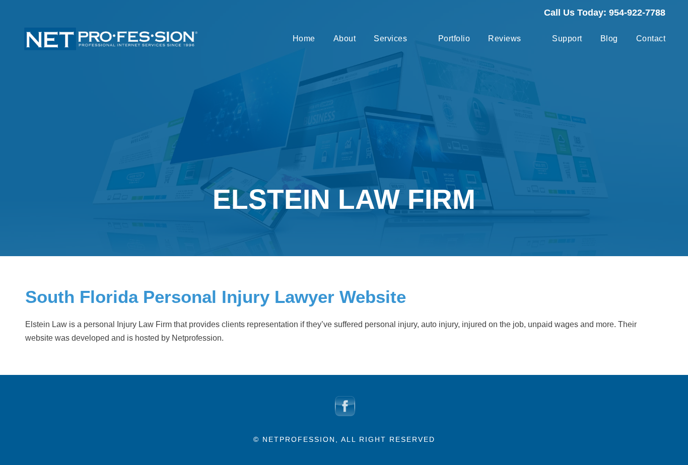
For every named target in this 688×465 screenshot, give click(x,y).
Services (390, 38)
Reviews (504, 38)
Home (304, 38)
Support (567, 38)
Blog (609, 38)
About (344, 38)
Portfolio (454, 38)
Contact (651, 38)
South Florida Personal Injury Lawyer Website (215, 296)
